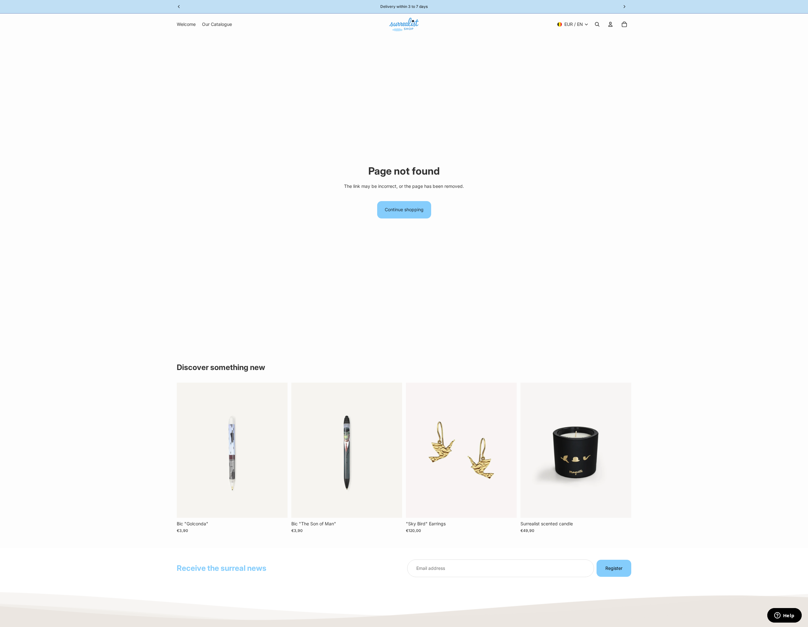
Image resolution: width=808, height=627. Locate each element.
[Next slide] (507, 450)
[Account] (610, 24)
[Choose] (507, 508)
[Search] (597, 24)
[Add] (277, 508)
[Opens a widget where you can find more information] (784, 616)
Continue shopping (404, 209)
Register (613, 568)
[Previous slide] (415, 450)
